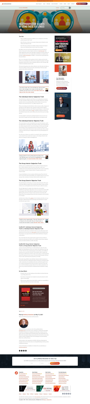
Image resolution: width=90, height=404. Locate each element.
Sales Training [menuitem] (47, 372)
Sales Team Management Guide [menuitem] (50, 378)
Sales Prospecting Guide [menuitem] (49, 379)
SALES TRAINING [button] (55, 3)
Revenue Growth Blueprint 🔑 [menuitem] (37, 373)
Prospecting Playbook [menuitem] (22, 375)
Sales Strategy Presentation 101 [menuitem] (37, 381)
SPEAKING (48, 3)
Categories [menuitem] (57, 7)
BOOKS (65, 3)
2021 (23, 311)
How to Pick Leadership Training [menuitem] (50, 383)
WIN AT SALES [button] (38, 3)
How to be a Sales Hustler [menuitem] (63, 381)
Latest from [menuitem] (23, 7)
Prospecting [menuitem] (21, 372)
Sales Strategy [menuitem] (34, 372)
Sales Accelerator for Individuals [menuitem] (50, 375)
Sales (22, 311)
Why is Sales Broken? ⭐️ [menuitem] (23, 373)
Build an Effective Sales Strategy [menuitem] (37, 378)
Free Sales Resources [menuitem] (62, 372)
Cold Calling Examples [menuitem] (48, 381)
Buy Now (23, 305)
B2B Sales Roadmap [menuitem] (48, 376)
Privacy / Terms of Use (47, 399)
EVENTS (61, 3)
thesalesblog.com (22, 330)
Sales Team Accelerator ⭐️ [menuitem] (49, 373)
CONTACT (72, 3)
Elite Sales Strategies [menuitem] (62, 378)
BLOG (44, 3)
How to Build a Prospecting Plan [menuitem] (24, 376)
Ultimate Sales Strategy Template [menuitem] (37, 379)
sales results (34, 232)
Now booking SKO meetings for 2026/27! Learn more (45, 0)
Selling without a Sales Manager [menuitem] (64, 375)
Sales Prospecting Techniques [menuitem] (23, 383)
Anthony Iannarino (29, 29)
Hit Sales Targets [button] (81, 4)
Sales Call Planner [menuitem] (61, 376)
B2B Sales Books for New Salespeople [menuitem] (38, 376)
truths (33, 110)
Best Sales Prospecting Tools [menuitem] (23, 378)
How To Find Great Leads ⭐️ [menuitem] (23, 381)
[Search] (70, 8)
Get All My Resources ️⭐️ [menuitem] (63, 373)
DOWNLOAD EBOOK (61, 88)
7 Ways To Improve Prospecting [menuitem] (24, 379)
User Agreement (37, 396)
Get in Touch (60, 116)
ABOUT (69, 3)
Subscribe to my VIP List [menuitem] (62, 383)
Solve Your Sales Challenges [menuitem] (36, 383)
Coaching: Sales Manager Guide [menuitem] (63, 379)
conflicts (31, 198)
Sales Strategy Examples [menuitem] (36, 375)
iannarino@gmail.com (23, 347)
